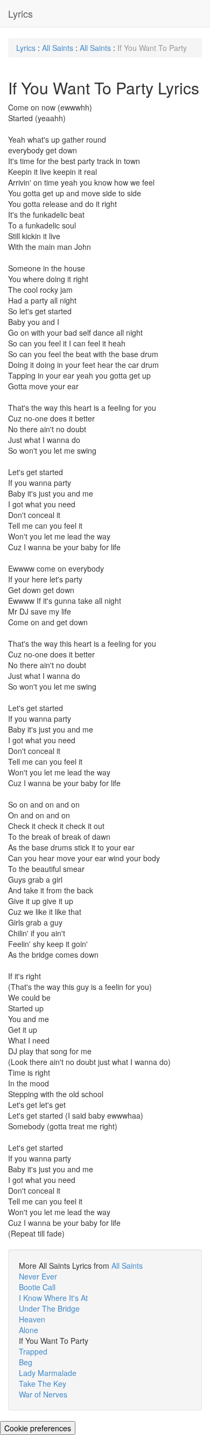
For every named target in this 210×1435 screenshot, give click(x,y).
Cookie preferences (37, 1428)
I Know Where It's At (53, 1297)
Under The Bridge (49, 1308)
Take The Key (42, 1383)
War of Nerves (43, 1394)
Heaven (32, 1319)
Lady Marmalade (47, 1372)
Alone (28, 1330)
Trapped (33, 1351)
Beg (25, 1362)
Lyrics (20, 13)
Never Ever (38, 1276)
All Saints (57, 47)
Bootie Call (37, 1287)
